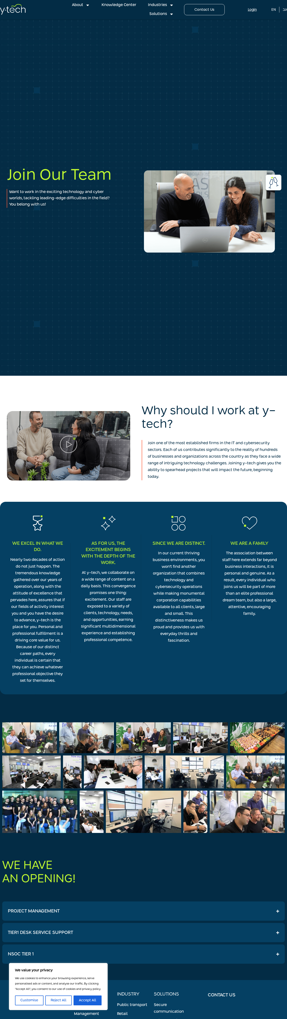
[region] (58, 986)
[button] (68, 446)
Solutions (158, 14)
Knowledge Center (119, 5)
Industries (157, 5)
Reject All (58, 1000)
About (77, 5)
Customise (29, 1000)
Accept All (87, 1000)
